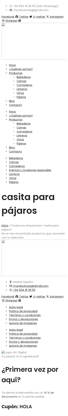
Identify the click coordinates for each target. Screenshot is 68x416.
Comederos (24, 85)
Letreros (22, 89)
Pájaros (21, 97)
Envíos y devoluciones (23, 319)
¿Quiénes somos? (21, 69)
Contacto (15, 105)
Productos (15, 73)
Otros (20, 93)
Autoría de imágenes (23, 323)
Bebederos (24, 77)
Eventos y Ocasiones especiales (30, 170)
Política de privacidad (23, 311)
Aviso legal (16, 307)
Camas (21, 81)
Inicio (12, 65)
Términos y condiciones (25, 315)
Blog (12, 101)
